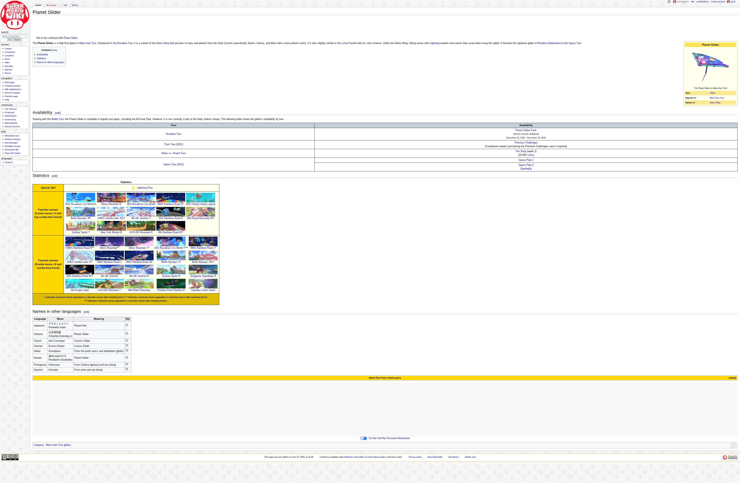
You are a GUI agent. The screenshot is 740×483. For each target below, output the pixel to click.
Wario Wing (715, 102)
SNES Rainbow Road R (79, 248)
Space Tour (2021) (173, 164)
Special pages (11, 143)
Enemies (9, 66)
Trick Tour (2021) (173, 144)
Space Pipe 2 (526, 165)
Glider (712, 93)
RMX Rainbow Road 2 (109, 262)
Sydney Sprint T (81, 232)
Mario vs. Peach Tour (174, 153)
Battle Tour (57, 119)
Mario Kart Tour (717, 98)
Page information (12, 153)
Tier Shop (520, 151)
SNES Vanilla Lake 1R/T (111, 218)
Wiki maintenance (13, 89)
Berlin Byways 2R (81, 218)
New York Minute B (111, 232)
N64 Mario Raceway (139, 290)
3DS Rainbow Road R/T (79, 276)
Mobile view (470, 457)
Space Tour (574, 43)
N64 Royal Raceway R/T (200, 218)
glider (73, 43)
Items (7, 59)
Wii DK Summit (109, 276)
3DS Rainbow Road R (171, 218)
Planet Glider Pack (525, 130)
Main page (9, 82)
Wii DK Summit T (141, 218)
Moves (8, 73)
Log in (733, 1)
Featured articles (13, 86)
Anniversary (10, 119)
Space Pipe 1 (526, 160)
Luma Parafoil (349, 43)
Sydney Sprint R (171, 276)
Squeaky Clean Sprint (203, 290)
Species (8, 69)
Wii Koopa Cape (80, 290)
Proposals (9, 112)
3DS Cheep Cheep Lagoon (200, 204)
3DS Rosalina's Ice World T (169, 248)
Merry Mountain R (111, 204)
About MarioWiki (434, 457)
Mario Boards (11, 123)
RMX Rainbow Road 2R (139, 262)
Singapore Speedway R (203, 276)
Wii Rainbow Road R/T (170, 232)
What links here (12, 136)
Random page (11, 96)
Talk (692, 1)
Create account (718, 1)
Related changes (13, 139)
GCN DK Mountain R (141, 232)
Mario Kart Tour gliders (58, 445)
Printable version (12, 146)
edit (58, 112)
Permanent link (12, 149)
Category (39, 445)
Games (8, 48)
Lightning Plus (145, 187)
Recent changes (12, 93)
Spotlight (526, 168)
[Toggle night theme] (668, 1)
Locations (9, 55)
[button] (732, 378)
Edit (65, 5)
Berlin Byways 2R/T (203, 262)
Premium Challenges (526, 142)
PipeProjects (11, 116)
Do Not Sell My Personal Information (389, 438)
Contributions (702, 1)
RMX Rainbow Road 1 (202, 248)
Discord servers (12, 126)
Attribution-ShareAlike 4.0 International (362, 457)
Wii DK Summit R (139, 276)
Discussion (51, 5)
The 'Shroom (11, 109)
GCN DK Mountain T (109, 290)
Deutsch (9, 162)
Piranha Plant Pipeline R (171, 290)
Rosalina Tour (124, 43)
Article (38, 5)
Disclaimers (453, 457)
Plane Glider (70, 38)
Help (7, 100)
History (75, 5)
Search (4, 32)
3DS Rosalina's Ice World (141, 204)
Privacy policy (415, 457)
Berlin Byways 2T (171, 262)
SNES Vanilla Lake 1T (79, 262)
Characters (10, 52)
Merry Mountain (108, 248)
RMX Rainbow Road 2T (171, 204)
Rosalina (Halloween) (549, 43)
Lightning (435, 43)
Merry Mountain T (138, 248)
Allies (7, 62)
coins (530, 155)
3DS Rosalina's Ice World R (80, 204)
